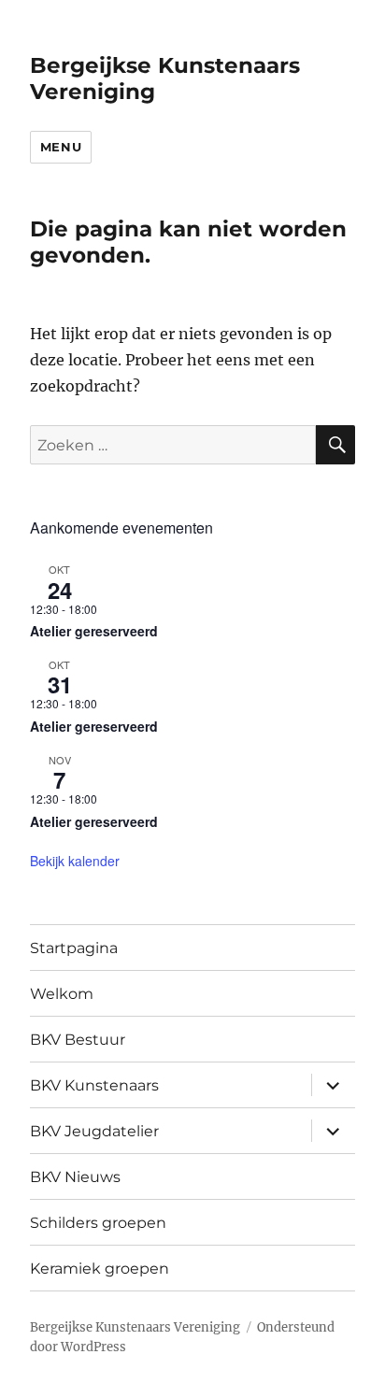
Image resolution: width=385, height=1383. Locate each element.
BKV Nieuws (75, 1177)
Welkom (61, 994)
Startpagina (74, 948)
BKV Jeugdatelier (94, 1131)
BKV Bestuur (77, 1039)
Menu (60, 146)
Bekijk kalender (75, 860)
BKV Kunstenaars (94, 1085)
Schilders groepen (98, 1223)
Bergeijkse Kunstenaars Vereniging (135, 1327)
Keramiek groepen (99, 1268)
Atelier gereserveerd (94, 630)
